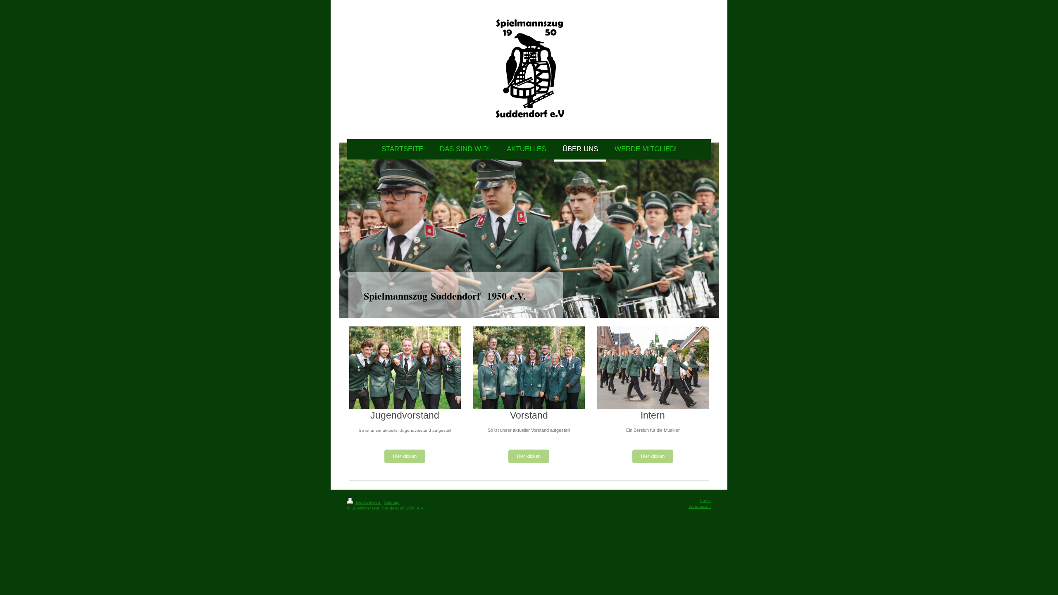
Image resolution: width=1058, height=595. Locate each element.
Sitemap (392, 502)
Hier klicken (405, 456)
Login (705, 500)
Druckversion (368, 502)
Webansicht (700, 506)
